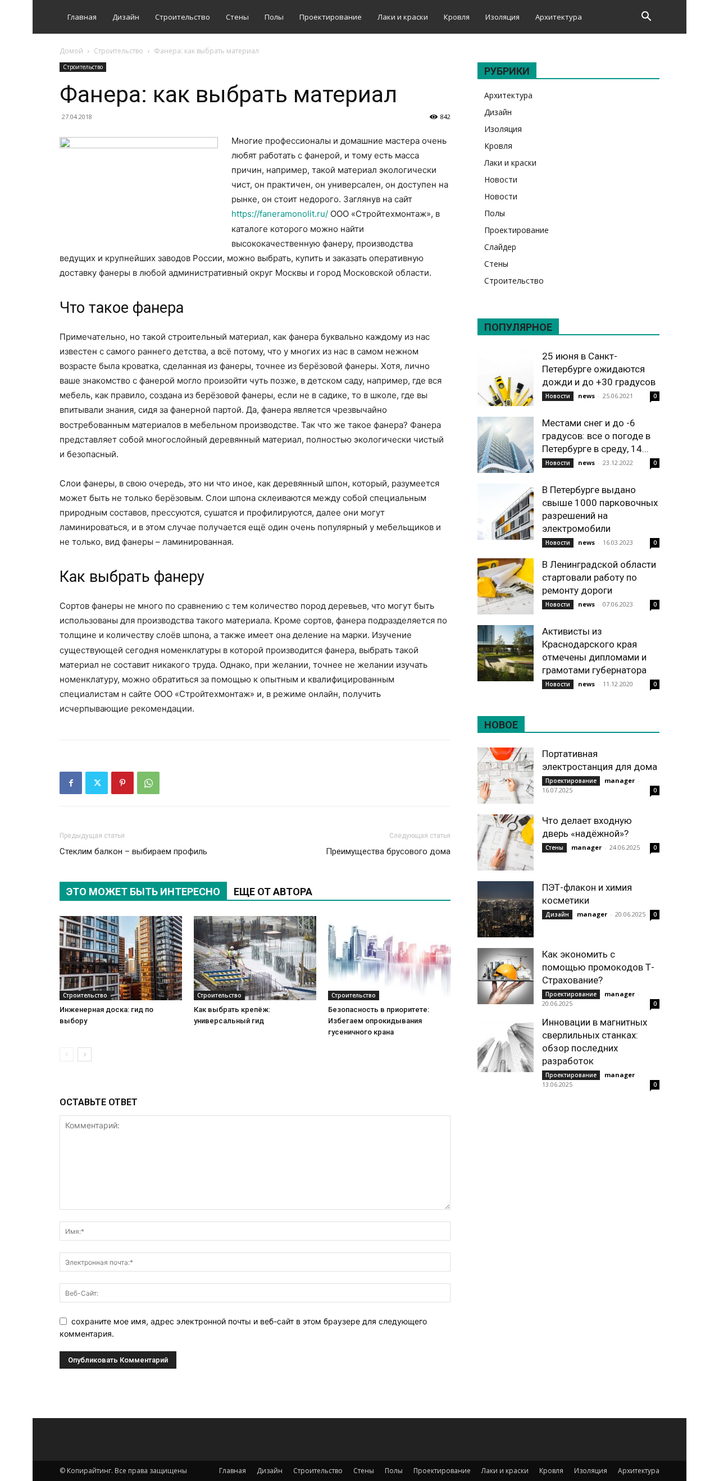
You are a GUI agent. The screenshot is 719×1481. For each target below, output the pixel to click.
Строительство (182, 17)
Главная (82, 17)
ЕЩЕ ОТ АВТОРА (273, 891)
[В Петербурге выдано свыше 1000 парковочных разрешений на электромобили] (505, 512)
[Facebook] (71, 783)
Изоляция (502, 17)
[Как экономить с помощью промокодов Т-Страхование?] (505, 976)
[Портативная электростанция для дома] (505, 776)
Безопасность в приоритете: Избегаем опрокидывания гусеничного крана (378, 1020)
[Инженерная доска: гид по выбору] (121, 958)
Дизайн (125, 17)
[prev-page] (67, 1054)
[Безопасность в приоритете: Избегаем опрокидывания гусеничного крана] (389, 958)
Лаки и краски (402, 17)
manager (619, 780)
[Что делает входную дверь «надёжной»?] (505, 842)
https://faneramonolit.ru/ (279, 213)
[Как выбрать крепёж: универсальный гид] (255, 958)
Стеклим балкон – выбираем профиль (133, 851)
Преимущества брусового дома (388, 851)
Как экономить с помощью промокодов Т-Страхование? (598, 967)
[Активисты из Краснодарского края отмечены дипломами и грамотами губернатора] (505, 653)
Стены (237, 17)
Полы (274, 17)
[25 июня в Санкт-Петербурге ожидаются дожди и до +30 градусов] (505, 378)
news (586, 395)
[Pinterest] (122, 783)
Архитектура (558, 17)
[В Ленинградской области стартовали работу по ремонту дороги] (505, 586)
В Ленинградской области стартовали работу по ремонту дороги (599, 577)
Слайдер (500, 246)
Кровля (457, 17)
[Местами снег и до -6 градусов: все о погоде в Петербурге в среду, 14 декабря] (505, 445)
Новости (500, 179)
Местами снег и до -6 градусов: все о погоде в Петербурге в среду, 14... (596, 435)
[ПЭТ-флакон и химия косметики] (505, 909)
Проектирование (330, 17)
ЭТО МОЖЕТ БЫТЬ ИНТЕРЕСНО (143, 891)
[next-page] (85, 1054)
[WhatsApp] (148, 783)
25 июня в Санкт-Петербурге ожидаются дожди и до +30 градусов (599, 369)
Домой (71, 51)
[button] (645, 17)
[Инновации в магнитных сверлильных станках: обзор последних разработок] (505, 1044)
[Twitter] (96, 783)
